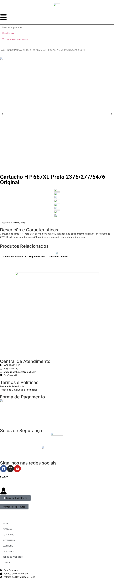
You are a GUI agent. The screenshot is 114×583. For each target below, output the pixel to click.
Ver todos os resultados (15, 39)
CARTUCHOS (29, 50)
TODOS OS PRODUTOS (13, 557)
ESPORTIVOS (8, 535)
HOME (5, 523)
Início (2, 50)
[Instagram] (10, 468)
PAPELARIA (7, 529)
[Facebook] (3, 468)
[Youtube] (17, 468)
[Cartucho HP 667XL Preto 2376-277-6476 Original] (57, 114)
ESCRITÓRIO (8, 546)
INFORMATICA (14, 50)
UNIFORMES (8, 551)
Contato (6, 562)
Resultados (8, 33)
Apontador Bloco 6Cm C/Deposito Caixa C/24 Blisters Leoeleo (35, 256)
